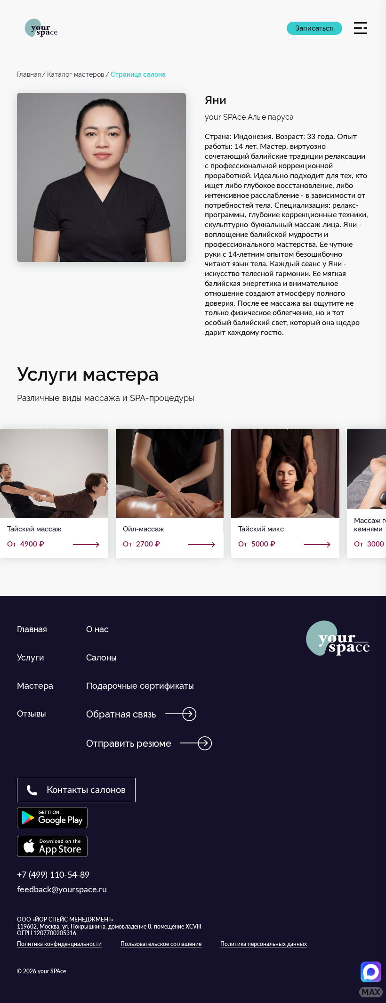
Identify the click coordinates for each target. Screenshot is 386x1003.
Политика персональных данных (263, 944)
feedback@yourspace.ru (62, 890)
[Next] (360, 573)
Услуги (30, 657)
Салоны (101, 657)
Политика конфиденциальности (59, 944)
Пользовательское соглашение (161, 944)
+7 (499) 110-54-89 (53, 875)
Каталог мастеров (75, 74)
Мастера (35, 686)
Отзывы (31, 713)
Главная (29, 74)
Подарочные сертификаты (140, 686)
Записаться (314, 28)
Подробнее (54, 493)
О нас (97, 629)
